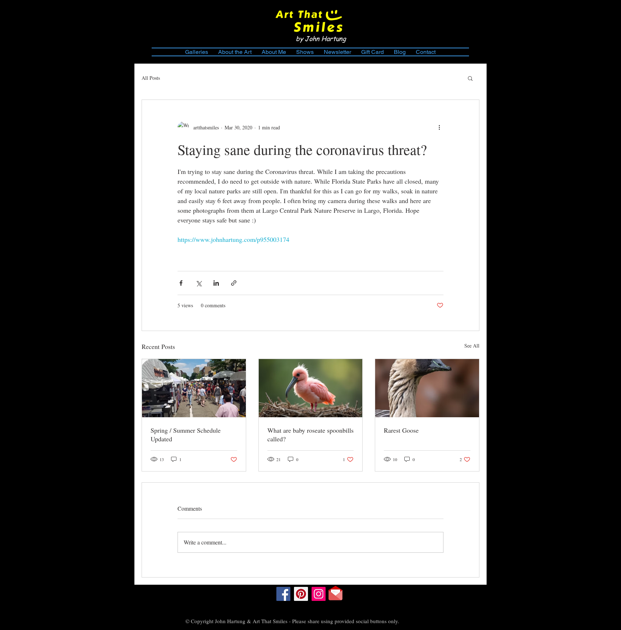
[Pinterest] (301, 594)
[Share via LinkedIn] (216, 283)
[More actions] (439, 127)
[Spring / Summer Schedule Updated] (194, 388)
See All (471, 345)
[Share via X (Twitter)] (198, 283)
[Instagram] (319, 594)
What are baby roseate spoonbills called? (310, 434)
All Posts (151, 77)
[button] (470, 78)
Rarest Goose (401, 430)
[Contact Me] (335, 593)
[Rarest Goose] (427, 388)
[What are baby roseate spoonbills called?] (311, 388)
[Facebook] (283, 594)
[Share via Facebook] (181, 283)
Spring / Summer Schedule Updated (186, 434)
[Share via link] (233, 283)
